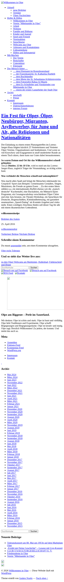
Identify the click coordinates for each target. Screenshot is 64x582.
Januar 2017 (13, 489)
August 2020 (13, 417)
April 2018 (12, 449)
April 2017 (12, 481)
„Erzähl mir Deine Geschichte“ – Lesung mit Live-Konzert (35, 548)
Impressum (18, 103)
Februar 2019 (13, 433)
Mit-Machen (13, 55)
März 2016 (12, 515)
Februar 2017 (13, 486)
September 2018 (14, 438)
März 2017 (12, 483)
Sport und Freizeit (21, 36)
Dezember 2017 (14, 459)
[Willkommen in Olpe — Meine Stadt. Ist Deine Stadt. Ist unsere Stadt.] (12, 2)
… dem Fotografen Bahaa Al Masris (30, 82)
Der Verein (18, 58)
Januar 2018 (13, 457)
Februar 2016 (13, 518)
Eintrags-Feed (13, 345)
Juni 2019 (11, 430)
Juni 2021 (11, 396)
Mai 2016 (11, 510)
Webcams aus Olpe (22, 44)
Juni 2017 (11, 475)
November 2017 (14, 462)
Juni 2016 (11, 507)
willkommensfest (9, 229)
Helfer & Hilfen (14, 18)
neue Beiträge (19, 10)
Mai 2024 (11, 374)
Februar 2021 (13, 404)
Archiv (10, 92)
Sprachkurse (19, 42)
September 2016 (14, 499)
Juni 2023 (11, 380)
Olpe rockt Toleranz (10, 250)
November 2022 (14, 382)
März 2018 (12, 451)
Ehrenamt (17, 66)
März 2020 (12, 422)
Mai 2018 (11, 446)
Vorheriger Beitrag (10, 234)
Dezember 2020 (14, 409)
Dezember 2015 (14, 523)
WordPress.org (14, 350)
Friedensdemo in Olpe (17, 553)
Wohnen (17, 28)
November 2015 (14, 526)
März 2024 (12, 377)
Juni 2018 (11, 443)
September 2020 (14, 414)
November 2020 (14, 412)
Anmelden (12, 342)
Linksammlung (20, 50)
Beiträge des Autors (10, 219)
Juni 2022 (11, 385)
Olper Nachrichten (22, 15)
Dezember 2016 (14, 491)
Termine (17, 13)
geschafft (17, 95)
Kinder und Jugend (22, 34)
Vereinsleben (19, 39)
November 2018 (14, 435)
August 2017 (13, 470)
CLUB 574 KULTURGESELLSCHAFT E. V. (29, 551)
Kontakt (11, 100)
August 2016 (13, 502)
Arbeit (16, 26)
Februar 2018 (13, 454)
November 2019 (14, 425)
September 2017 (14, 467)
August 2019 (13, 427)
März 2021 (12, 401)
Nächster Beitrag (27, 234)
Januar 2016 (13, 520)
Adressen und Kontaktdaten (26, 47)
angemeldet (16, 245)
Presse (16, 98)
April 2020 (12, 419)
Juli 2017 (11, 473)
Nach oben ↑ (42, 578)
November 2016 (14, 494)
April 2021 (12, 398)
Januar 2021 (13, 406)
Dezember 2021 (14, 390)
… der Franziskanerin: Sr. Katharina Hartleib (34, 74)
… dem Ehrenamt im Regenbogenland (31, 71)
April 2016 (12, 512)
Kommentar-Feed (15, 347)
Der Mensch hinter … (17, 68)
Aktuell (10, 7)
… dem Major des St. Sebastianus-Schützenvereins (37, 79)
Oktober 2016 (13, 497)
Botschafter (18, 60)
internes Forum (20, 108)
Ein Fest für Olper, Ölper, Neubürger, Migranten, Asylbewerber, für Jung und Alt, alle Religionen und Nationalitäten (29, 126)
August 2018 (13, 441)
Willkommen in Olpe (23, 20)
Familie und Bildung (22, 31)
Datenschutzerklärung (23, 105)
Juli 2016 (11, 504)
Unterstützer (19, 63)
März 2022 (12, 388)
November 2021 (14, 393)
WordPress (6, 573)
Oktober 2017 (13, 465)
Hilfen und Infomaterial (24, 52)
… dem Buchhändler (23, 76)
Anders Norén (25, 578)
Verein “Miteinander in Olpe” (27, 23)
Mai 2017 (11, 478)
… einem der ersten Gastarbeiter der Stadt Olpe (35, 90)
